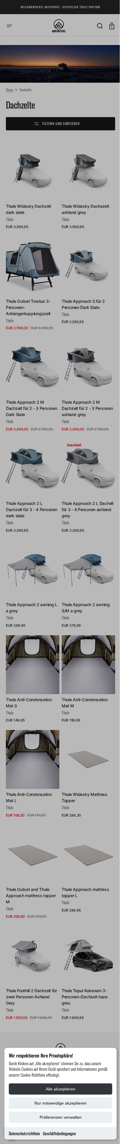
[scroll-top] (104, 1131)
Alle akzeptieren (60, 1089)
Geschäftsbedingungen (59, 1133)
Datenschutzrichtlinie (24, 1133)
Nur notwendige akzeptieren (60, 1103)
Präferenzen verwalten (61, 1117)
